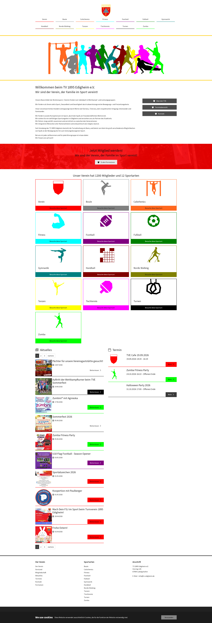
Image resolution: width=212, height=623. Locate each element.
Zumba (86, 600)
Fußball (87, 579)
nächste (51, 356)
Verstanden (169, 617)
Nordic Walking (89, 588)
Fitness (86, 572)
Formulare (39, 585)
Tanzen (87, 591)
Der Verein (39, 566)
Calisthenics (88, 569)
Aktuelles (39, 575)
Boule (86, 566)
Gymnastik (88, 582)
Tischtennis (88, 594)
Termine (38, 579)
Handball (87, 585)
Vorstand (38, 569)
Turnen (86, 597)
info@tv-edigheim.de (146, 576)
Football (87, 575)
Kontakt (38, 582)
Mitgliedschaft (40, 572)
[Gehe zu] (106, 10)
